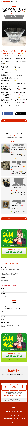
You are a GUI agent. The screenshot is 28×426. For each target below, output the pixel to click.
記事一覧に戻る (6, 120)
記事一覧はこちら (6, 218)
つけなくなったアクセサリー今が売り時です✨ (18, 188)
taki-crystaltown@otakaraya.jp (9, 285)
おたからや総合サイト (14, 415)
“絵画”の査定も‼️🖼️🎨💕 (17, 205)
